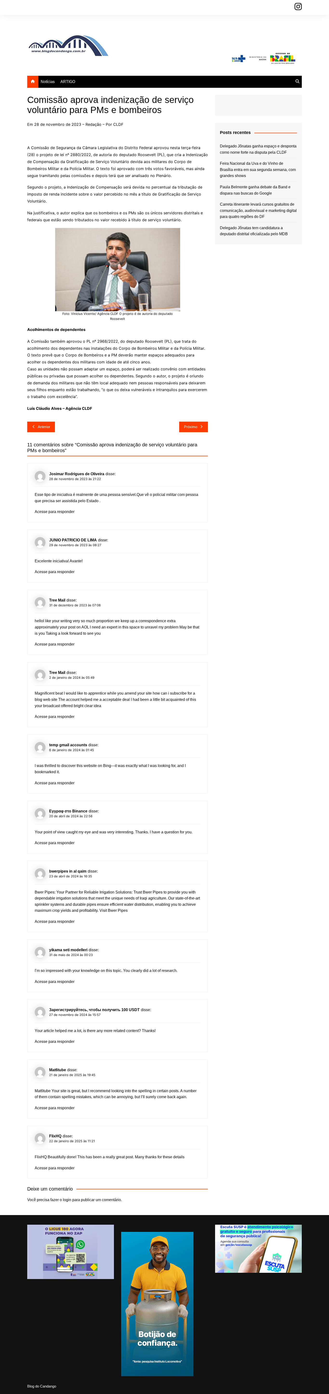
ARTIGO (67, 82)
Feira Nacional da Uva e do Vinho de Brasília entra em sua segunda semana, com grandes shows (258, 169)
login (67, 1200)
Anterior (44, 427)
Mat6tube (57, 1070)
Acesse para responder (54, 512)
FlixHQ (55, 1136)
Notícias (48, 82)
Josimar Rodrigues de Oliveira (76, 474)
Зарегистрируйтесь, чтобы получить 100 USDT (94, 1010)
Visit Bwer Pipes (113, 910)
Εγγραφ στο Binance (68, 811)
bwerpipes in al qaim (67, 871)
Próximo (190, 427)
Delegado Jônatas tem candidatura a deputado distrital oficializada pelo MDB (254, 231)
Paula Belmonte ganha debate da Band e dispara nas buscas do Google (255, 190)
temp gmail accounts (68, 745)
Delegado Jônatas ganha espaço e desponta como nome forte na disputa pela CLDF (258, 149)
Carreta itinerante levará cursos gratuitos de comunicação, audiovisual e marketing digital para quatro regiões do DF (258, 210)
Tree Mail (57, 600)
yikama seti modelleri (68, 950)
